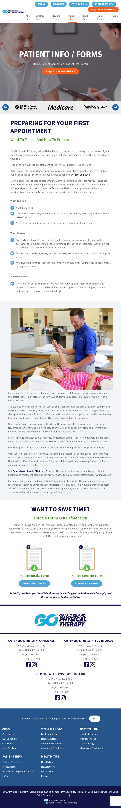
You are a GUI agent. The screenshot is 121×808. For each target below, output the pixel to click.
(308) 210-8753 (91, 654)
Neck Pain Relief (49, 739)
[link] (28, 664)
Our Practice (9, 734)
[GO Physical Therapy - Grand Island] (60, 620)
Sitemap (54, 792)
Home (36, 64)
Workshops (47, 771)
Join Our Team (100, 17)
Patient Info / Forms (13, 762)
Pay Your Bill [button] (79, 4)
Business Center (102, 792)
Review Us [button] (58, 4)
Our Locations (9, 739)
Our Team (7, 743)
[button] (41, 4)
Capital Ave (18, 471)
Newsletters (48, 767)
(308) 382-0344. (82, 174)
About (28, 17)
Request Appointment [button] (103, 9)
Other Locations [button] (104, 4)
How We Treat (56, 17)
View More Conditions (52, 748)
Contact (115, 17)
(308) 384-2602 (33, 654)
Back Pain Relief (49, 734)
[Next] (115, 107)
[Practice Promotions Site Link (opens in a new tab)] (46, 801)
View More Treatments (92, 748)
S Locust (51, 471)
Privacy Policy (68, 792)
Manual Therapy (88, 739)
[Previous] (5, 107)
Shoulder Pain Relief (52, 743)
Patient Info (72, 17)
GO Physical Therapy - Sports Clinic (61, 674)
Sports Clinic (33, 471)
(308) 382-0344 (62, 687)
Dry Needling (87, 743)
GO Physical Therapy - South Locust (89, 641)
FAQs (5, 776)
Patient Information (53, 64)
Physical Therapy (89, 734)
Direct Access (9, 767)
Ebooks (45, 776)
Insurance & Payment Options (18, 771)
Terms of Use (85, 792)
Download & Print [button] (34, 583)
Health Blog (47, 762)
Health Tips (85, 17)
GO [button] (94, 718)
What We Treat (40, 17)
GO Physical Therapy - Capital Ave (31, 641)
